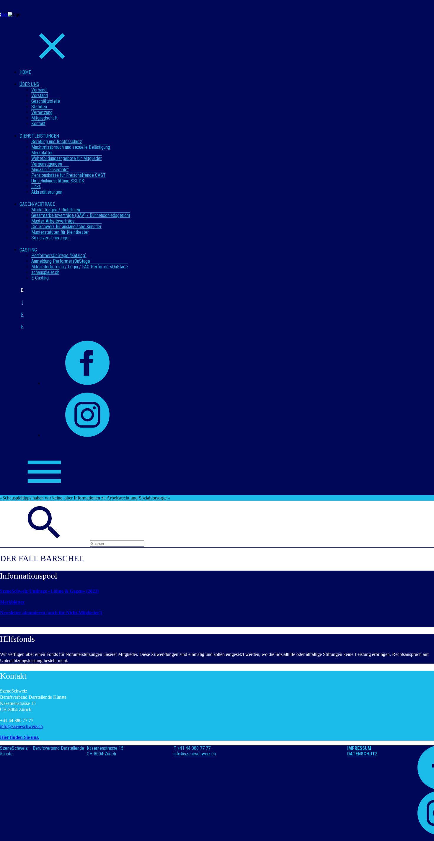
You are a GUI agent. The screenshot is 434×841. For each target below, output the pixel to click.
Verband (39, 90)
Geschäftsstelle (45, 101)
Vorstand (39, 95)
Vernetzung (42, 112)
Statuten (39, 107)
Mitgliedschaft (44, 118)
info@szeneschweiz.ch (21, 726)
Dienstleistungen (39, 136)
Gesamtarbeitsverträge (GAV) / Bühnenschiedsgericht (80, 215)
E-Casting (40, 278)
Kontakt (38, 123)
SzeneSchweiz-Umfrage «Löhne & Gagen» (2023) (49, 591)
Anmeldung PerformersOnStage (60, 261)
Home (25, 72)
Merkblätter (42, 153)
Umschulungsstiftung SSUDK (57, 181)
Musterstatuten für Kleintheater (60, 232)
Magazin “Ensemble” (50, 169)
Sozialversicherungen (51, 238)
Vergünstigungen (46, 164)
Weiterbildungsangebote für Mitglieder (66, 158)
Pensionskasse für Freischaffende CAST (68, 175)
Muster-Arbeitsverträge (53, 221)
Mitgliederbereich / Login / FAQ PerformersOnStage (79, 267)
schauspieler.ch (45, 272)
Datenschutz (362, 754)
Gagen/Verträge (37, 204)
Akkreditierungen (46, 192)
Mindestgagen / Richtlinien (55, 210)
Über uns (29, 84)
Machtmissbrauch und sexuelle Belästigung (70, 147)
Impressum (359, 748)
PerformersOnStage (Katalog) (59, 255)
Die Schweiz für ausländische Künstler (66, 226)
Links (36, 186)
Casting (28, 250)
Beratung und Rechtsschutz (56, 141)
